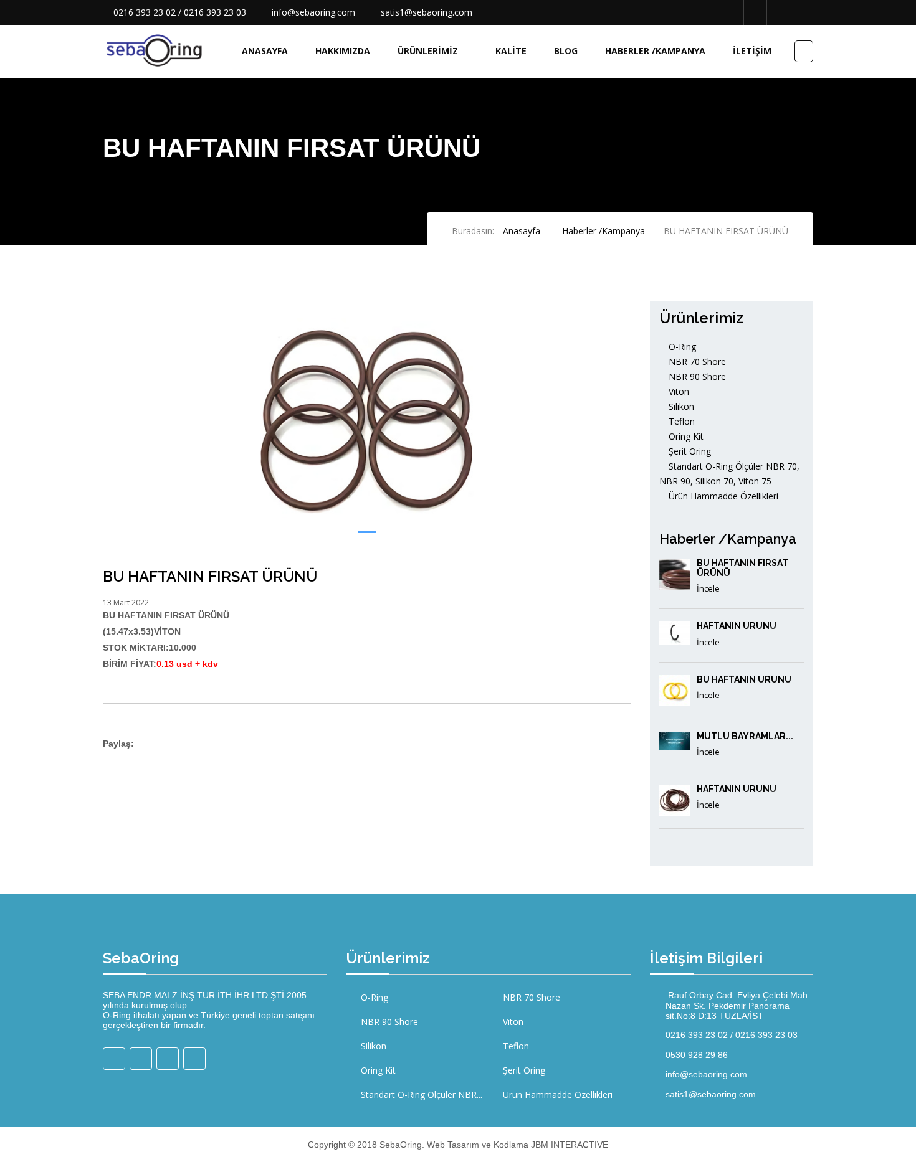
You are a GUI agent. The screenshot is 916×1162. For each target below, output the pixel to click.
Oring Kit (685, 436)
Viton (677, 391)
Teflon (680, 421)
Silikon (680, 406)
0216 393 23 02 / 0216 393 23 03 (179, 12)
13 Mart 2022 (126, 602)
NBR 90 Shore (696, 376)
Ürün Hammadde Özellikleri (722, 496)
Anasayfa (265, 51)
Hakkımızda (342, 51)
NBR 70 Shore (696, 361)
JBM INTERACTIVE (569, 1145)
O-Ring (681, 346)
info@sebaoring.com (313, 12)
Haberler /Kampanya (655, 51)
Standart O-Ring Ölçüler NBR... (420, 1094)
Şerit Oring (688, 451)
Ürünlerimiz (428, 51)
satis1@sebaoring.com (426, 12)
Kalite (511, 51)
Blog (566, 51)
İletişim (752, 51)
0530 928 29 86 (697, 1055)
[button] (367, 532)
